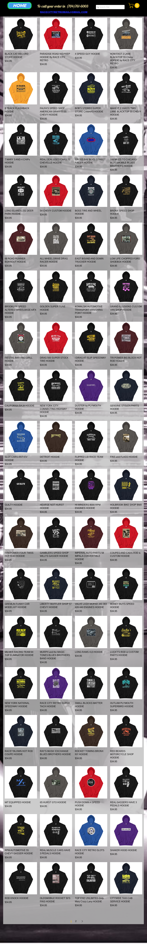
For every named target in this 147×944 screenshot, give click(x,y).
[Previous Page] (64, 921)
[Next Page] (82, 921)
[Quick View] (21, 34)
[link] (134, 5)
